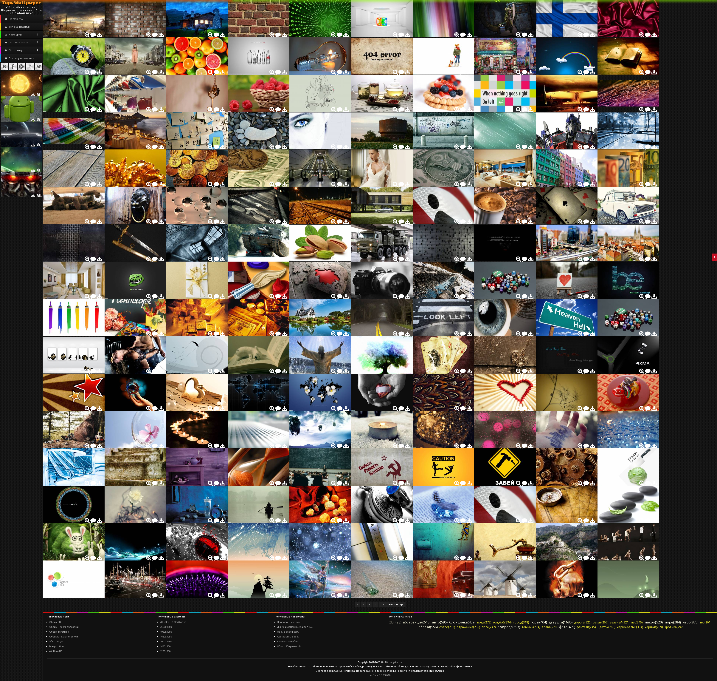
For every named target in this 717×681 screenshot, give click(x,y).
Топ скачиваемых (19, 26)
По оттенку (15, 50)
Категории (15, 34)
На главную (15, 19)
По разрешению (18, 42)
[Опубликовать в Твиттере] (39, 66)
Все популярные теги (21, 58)
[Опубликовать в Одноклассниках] (30, 66)
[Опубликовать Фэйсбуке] (13, 66)
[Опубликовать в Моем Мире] (21, 66)
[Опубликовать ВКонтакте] (4, 66)
